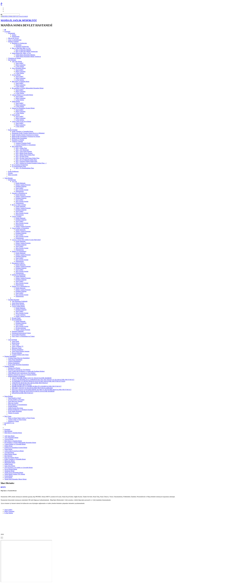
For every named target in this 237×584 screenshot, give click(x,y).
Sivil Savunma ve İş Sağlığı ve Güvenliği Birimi (18, 467)
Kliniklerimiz (12, 180)
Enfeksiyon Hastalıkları (19, 274)
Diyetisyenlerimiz (21, 328)
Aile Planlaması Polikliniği (19, 301)
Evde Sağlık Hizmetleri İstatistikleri (18, 364)
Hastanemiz (11, 33)
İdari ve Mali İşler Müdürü (23, 50)
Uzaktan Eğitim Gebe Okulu (20, 354)
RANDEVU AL (9, 423)
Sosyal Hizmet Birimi (10, 469)
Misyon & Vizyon (13, 38)
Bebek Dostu (16, 343)
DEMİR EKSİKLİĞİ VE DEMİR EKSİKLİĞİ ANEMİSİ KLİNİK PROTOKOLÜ (36, 386)
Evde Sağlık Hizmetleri (18, 334)
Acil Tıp (14, 181)
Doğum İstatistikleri (17, 349)
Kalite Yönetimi (12, 130)
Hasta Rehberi (8, 396)
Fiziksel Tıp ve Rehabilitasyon (21, 286)
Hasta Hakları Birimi (10, 454)
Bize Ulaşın (7, 416)
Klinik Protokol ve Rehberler (16, 376)
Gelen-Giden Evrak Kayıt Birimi (21, 121)
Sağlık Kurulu (8, 464)
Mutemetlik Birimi (9, 462)
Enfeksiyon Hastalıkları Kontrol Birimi (23, 108)
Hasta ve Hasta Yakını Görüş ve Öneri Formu (21, 418)
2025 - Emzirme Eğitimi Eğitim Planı (26, 161)
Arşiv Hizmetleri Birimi (19, 68)
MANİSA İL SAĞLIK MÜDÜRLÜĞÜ (19, 20)
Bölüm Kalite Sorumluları (19, 138)
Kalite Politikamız (13, 171)
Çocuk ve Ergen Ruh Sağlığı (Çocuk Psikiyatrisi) (26, 240)
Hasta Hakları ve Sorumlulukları (17, 404)
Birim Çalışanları (20, 65)
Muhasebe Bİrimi (9, 461)
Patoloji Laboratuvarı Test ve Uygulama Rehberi (22, 374)
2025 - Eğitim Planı (21, 148)
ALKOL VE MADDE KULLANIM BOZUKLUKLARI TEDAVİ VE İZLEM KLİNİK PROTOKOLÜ (43, 379)
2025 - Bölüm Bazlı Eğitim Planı (25, 155)
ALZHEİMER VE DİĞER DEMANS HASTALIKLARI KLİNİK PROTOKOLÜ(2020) (38, 381)
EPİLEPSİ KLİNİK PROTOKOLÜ (22, 393)
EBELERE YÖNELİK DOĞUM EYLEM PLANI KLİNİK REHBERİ (33, 391)
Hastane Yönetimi (13, 41)
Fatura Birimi (16, 115)
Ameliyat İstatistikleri (14, 361)
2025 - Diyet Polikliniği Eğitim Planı (26, 160)
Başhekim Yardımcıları (22, 46)
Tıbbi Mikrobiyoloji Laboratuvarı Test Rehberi (21, 373)
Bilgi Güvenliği (12, 175)
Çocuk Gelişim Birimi (18, 306)
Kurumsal (7, 31)
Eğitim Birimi (16, 101)
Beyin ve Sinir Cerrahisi (19, 205)
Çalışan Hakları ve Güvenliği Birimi (22, 95)
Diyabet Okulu (16, 318)
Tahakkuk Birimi (9, 471)
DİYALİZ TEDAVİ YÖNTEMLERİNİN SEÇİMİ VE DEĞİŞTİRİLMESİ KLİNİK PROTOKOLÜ (41, 389)
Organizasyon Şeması (14, 58)
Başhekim (18, 45)
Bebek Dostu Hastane (18, 304)
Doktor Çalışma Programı (23, 185)
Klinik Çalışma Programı (23, 316)
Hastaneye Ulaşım (13, 421)
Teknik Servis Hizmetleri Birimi (13, 472)
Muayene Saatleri (13, 403)
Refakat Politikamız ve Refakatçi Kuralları (20, 409)
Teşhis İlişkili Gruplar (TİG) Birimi (14, 474)
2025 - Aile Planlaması (22, 150)
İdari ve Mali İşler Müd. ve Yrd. (21, 48)
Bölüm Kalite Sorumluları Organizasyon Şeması (26, 136)
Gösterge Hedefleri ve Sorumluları (26, 145)
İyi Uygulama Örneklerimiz (20, 165)
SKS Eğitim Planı (17, 146)
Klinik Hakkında (20, 183)
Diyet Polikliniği (16, 319)
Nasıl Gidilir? (19, 63)
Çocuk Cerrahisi (16, 216)
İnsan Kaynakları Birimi (11, 457)
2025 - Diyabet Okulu (22, 156)
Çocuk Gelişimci (20, 314)
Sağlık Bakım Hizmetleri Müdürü (25, 55)
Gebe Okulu (15, 344)
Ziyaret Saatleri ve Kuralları (16, 399)
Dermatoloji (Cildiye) (18, 263)
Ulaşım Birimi (8, 476)
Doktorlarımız (20, 191)
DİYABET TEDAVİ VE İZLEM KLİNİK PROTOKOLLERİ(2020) (32, 388)
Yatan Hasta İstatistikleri (15, 359)
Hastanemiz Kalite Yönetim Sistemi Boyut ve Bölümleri (28, 133)
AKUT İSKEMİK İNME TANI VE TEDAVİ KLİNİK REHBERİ (31, 378)
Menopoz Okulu (16, 348)
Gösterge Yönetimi (17, 141)
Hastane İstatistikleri (10, 356)
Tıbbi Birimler (8, 178)
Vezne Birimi (8, 477)
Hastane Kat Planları (14, 368)
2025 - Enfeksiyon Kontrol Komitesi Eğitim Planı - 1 (31, 163)
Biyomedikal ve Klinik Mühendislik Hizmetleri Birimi (27, 88)
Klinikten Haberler (21, 186)
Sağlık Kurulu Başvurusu (15, 408)
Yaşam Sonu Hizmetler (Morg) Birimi (15, 479)
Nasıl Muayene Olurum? (15, 401)
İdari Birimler (12, 60)
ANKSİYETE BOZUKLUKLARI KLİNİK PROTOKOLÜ (30, 383)
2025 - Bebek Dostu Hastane (24, 153)
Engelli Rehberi (12, 406)
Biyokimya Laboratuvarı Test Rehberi (19, 369)
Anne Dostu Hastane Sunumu (20, 351)
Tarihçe (14, 35)
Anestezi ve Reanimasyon (19, 193)
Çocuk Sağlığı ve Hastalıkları (20, 228)
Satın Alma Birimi (9, 466)
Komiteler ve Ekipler (18, 140)
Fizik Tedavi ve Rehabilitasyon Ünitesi (23, 336)
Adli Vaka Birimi (17, 61)
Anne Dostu (15, 341)
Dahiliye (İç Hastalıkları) (19, 251)
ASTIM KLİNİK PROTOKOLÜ (22, 384)
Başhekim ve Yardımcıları (19, 43)
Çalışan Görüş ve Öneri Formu (17, 419)
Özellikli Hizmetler (13, 299)
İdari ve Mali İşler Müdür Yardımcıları (27, 51)
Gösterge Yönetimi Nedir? (23, 143)
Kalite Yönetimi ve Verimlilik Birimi (22, 131)
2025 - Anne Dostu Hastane (24, 151)
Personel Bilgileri (17, 353)
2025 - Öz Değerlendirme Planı (25, 168)
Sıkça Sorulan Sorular (22, 190)
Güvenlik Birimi (9, 452)
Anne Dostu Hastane (18, 303)
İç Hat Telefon (20, 66)
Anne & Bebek (12, 339)
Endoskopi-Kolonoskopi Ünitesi (21, 333)
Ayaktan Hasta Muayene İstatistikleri (19, 358)
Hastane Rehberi (9, 366)
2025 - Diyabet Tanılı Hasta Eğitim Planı (27, 158)
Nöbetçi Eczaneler (13, 413)
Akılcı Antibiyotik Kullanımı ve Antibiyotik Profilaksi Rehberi (26, 371)
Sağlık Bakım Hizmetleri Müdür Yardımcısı (28, 56)
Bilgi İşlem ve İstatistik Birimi (20, 81)
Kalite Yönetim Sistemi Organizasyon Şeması (25, 135)
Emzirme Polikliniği (18, 331)
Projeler (10, 173)
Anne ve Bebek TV (17, 346)
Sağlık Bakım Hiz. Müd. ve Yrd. (21, 53)
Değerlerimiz (15, 36)
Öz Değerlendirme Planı (19, 166)
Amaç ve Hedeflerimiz (14, 40)
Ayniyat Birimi (16, 75)
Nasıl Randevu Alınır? (14, 398)
